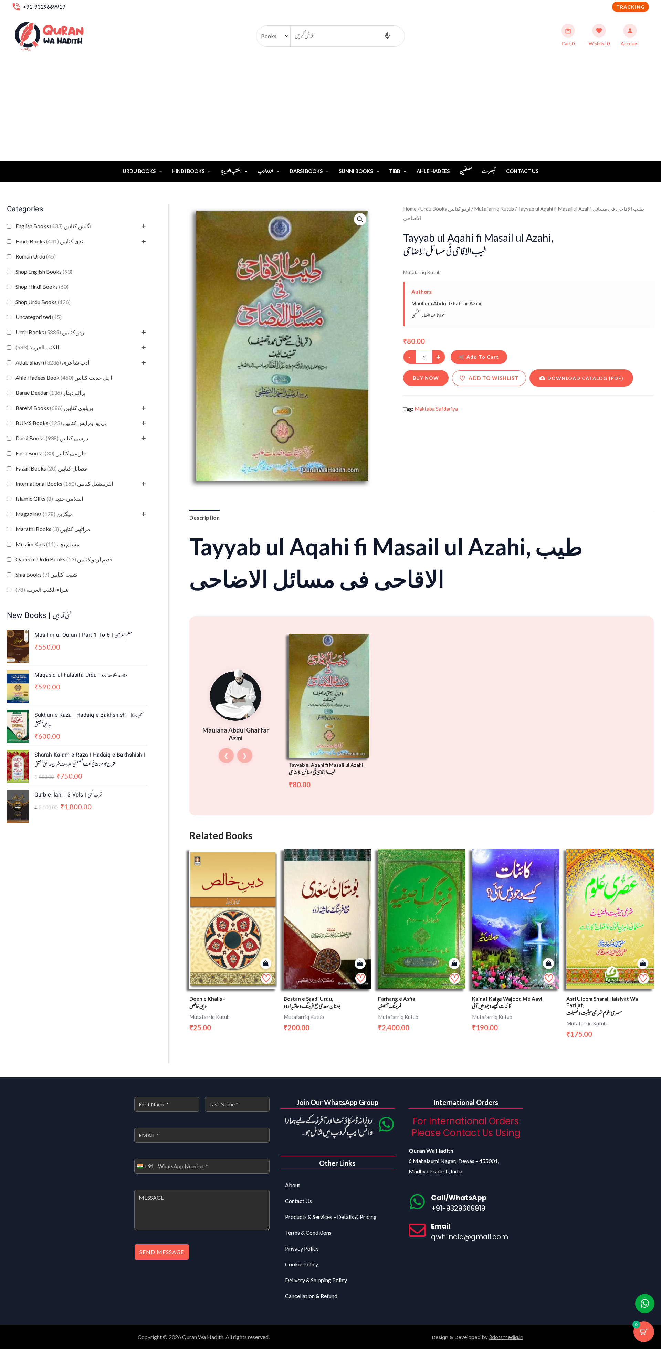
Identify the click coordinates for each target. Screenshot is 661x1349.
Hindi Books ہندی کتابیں (51, 241)
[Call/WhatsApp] (417, 1201)
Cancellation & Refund (311, 1296)
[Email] (417, 1230)
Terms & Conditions (308, 1232)
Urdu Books (139, 171)
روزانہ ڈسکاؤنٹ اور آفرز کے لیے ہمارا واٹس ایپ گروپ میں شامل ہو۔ (329, 1127)
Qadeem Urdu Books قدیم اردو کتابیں (64, 559)
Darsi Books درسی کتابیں (51, 438)
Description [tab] (204, 517)
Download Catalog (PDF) (585, 378)
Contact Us (522, 171)
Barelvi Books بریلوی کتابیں (54, 407)
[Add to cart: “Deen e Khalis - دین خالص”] (265, 963)
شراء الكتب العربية (42, 589)
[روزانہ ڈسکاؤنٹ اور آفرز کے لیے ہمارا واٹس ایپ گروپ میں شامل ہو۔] (386, 1124)
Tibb (394, 171)
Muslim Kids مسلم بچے (47, 544)
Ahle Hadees (433, 171)
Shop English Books (43, 271)
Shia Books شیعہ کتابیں (46, 574)
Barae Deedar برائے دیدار (50, 392)
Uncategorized (38, 317)
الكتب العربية (37, 347)
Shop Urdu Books (43, 301)
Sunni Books (356, 171)
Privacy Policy (302, 1248)
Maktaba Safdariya (436, 408)
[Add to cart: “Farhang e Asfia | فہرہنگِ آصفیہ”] (454, 963)
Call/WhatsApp (459, 1197)
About (292, 1185)
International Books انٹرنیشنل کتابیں (64, 483)
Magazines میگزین (44, 513)
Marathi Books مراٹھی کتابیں (52, 529)
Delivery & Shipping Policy (316, 1280)
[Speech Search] (387, 36)
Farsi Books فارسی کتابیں (50, 453)
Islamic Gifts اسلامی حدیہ (49, 498)
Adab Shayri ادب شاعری (52, 362)
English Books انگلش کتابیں (54, 226)
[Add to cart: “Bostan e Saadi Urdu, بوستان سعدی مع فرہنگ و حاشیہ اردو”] (360, 963)
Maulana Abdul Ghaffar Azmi (446, 303)
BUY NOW (426, 378)
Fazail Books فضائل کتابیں (51, 468)
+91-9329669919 (44, 6)
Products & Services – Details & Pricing (331, 1216)
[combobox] (144, 1166)
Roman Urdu (35, 256)
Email (441, 1226)
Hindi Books (188, 171)
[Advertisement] (330, 109)
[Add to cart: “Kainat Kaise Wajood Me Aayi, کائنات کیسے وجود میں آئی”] (548, 963)
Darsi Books (306, 171)
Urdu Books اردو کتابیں (50, 332)
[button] (630, 7)
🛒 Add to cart (479, 357)
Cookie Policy (301, 1264)
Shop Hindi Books (42, 286)
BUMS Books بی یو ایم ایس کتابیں (61, 423)
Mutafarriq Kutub (494, 208)
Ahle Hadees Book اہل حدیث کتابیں (63, 377)
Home (410, 208)
